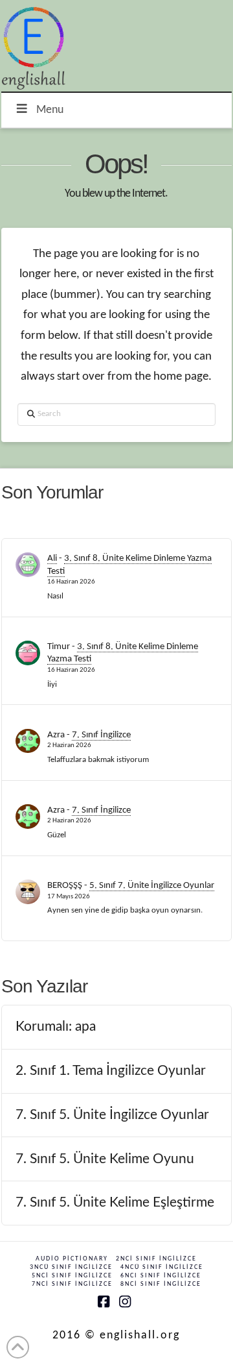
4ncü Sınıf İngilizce (161, 1267)
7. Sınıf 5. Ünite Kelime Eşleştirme (115, 1202)
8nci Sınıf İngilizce (160, 1284)
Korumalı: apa (56, 1026)
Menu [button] (49, 110)
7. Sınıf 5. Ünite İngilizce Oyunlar (112, 1115)
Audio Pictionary (72, 1258)
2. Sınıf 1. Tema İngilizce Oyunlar (111, 1070)
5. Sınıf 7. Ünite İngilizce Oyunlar (151, 886)
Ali (52, 558)
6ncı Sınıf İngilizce (160, 1275)
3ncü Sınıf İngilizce (71, 1267)
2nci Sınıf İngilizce (156, 1258)
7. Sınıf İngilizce (101, 735)
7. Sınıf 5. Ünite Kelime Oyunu (105, 1159)
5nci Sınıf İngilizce (72, 1275)
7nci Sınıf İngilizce (72, 1284)
